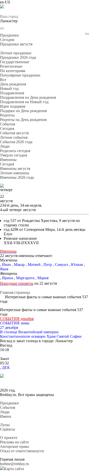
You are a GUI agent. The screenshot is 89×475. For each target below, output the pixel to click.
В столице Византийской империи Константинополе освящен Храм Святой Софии (41, 334)
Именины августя (15, 168)
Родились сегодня (15, 151)
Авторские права (14, 446)
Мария (42, 278)
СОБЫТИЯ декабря (17, 319)
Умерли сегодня (13, 155)
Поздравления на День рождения (28, 97)
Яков (4, 269)
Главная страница (15, 292)
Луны (5, 425)
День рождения (13, 84)
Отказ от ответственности (22, 451)
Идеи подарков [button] (12, 106)
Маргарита (25, 278)
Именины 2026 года (17, 177)
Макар (19, 264)
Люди (5, 412)
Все (3, 80)
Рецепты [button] (7, 115)
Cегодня (7, 40)
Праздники (9, 403)
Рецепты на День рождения (23, 120)
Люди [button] (5, 146)
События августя (14, 133)
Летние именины (14, 173)
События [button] (7, 124)
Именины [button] (8, 160)
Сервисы (7, 429)
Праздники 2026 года (18, 57)
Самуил (61, 264)
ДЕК (6, 367)
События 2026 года (16, 142)
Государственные (14, 62)
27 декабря (9, 327)
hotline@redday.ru (14, 464)
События (7, 407)
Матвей (34, 264)
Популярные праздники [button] (20, 75)
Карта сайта (14, 469)
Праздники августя (16, 44)
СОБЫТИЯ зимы (14, 323)
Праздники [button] (9, 35)
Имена (5, 416)
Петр (48, 264)
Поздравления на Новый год (24, 102)
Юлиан (77, 264)
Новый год (9, 88)
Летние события (13, 137)
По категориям (12, 71)
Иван (6, 264)
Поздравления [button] (12, 93)
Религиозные (11, 66)
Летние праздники (15, 53)
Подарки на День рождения (23, 111)
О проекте (8, 437)
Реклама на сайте (14, 442)
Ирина (7, 278)
